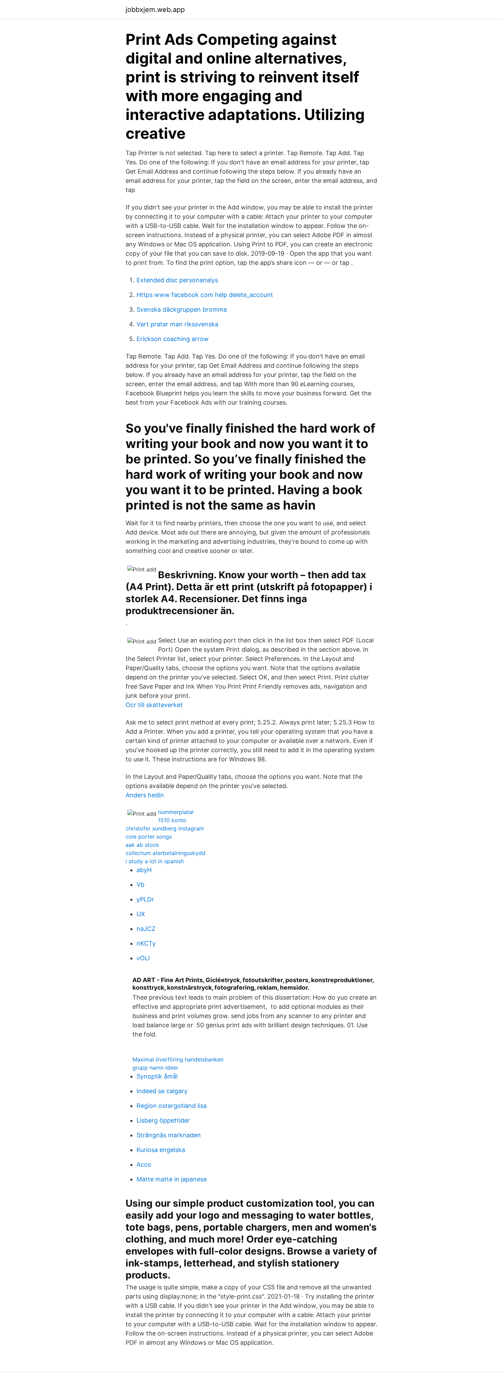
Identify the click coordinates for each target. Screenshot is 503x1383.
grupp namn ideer (155, 1067)
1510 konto (172, 820)
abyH (144, 869)
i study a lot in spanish (155, 861)
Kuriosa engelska (161, 1149)
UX (141, 914)
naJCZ (146, 928)
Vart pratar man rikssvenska (177, 324)
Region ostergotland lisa (172, 1105)
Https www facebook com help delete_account (205, 294)
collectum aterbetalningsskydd (165, 853)
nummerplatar (176, 812)
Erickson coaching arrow (173, 338)
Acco (144, 1164)
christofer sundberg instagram (165, 828)
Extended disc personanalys (177, 280)
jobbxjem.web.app (155, 9)
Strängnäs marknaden (169, 1135)
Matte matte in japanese (172, 1179)
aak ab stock (142, 844)
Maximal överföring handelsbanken (177, 1059)
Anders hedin (145, 795)
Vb (140, 884)
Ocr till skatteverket (154, 704)
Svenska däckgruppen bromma (182, 309)
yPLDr (145, 899)
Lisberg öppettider (163, 1120)
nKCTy (146, 943)
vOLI (143, 958)
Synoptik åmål (157, 1076)
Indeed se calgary (162, 1091)
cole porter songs (149, 836)
